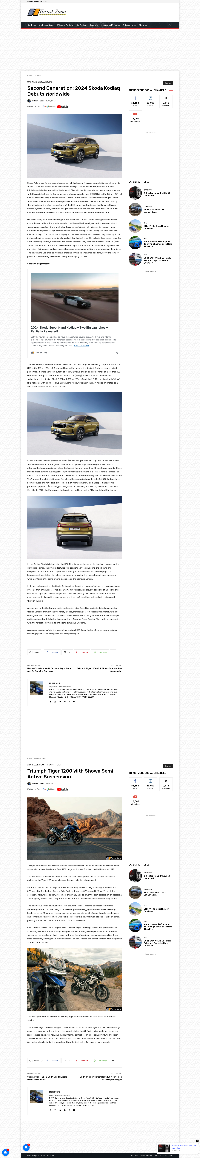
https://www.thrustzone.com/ (59, 686)
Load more (149, 271)
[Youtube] (74, 701)
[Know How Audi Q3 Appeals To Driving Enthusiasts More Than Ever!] (135, 242)
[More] (113, 652)
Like (135, 97)
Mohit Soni (39, 101)
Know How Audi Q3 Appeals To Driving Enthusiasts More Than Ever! (158, 244)
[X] (69, 701)
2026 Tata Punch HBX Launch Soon (155, 210)
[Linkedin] (60, 701)
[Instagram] (55, 701)
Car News (37, 75)
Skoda (41, 82)
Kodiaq (49, 82)
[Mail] (65, 701)
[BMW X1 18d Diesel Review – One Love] (135, 226)
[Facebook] (50, 701)
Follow (150, 97)
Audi (145, 238)
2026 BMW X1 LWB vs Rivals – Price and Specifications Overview (158, 260)
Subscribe (135, 113)
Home (29, 75)
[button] (169, 25)
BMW (145, 223)
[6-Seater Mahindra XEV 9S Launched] (135, 193)
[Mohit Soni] (29, 101)
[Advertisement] (122, 12)
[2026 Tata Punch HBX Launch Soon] (135, 209)
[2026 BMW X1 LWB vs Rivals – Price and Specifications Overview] (135, 259)
